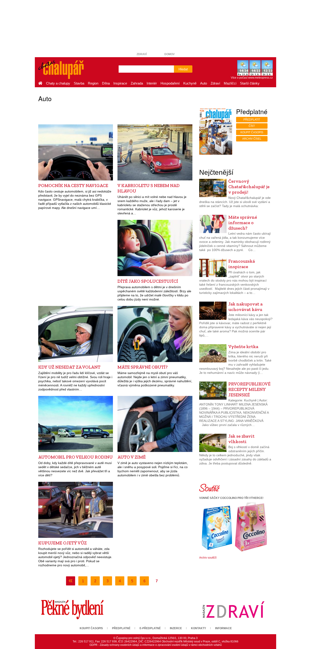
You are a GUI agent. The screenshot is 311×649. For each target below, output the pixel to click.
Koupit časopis (251, 132)
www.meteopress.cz (260, 77)
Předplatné (121, 628)
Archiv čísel (251, 138)
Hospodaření (170, 83)
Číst (252, 126)
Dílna (106, 83)
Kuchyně (189, 83)
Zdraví (142, 54)
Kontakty (198, 628)
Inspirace (120, 83)
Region (93, 83)
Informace (223, 628)
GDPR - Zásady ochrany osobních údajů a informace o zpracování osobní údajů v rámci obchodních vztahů (155, 644)
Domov (169, 54)
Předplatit (251, 119)
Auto (203, 83)
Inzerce (176, 628)
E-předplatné (150, 628)
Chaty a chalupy (58, 83)
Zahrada (137, 83)
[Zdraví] (233, 609)
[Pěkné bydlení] (72, 609)
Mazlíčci (230, 83)
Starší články (250, 83)
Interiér (152, 83)
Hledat (183, 69)
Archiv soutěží (208, 557)
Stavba (79, 83)
